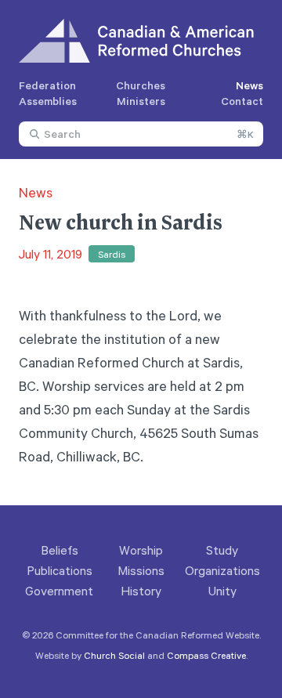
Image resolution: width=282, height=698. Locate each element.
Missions (141, 570)
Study (222, 550)
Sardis (111, 254)
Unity (222, 591)
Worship (141, 550)
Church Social (114, 655)
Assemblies (48, 100)
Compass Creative (206, 655)
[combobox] (141, 133)
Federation (47, 85)
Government (59, 591)
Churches (140, 85)
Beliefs (59, 550)
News (249, 85)
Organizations (222, 570)
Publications (59, 570)
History (141, 591)
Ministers (141, 100)
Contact (242, 100)
